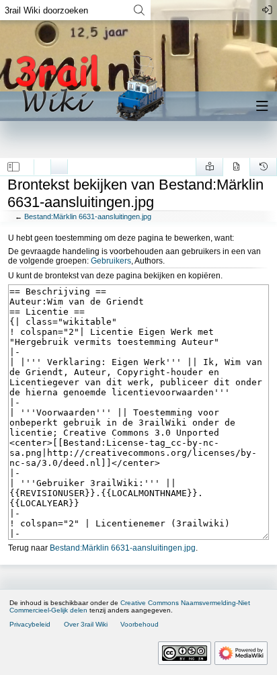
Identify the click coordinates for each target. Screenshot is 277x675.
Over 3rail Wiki (86, 624)
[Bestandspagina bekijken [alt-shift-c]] (42, 163)
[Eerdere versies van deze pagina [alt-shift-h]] (263, 166)
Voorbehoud (139, 624)
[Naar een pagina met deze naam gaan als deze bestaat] (139, 10)
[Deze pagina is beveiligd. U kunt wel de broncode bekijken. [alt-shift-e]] (236, 166)
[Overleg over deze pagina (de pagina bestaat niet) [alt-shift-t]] (59, 163)
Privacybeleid (29, 624)
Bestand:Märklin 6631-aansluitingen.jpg (87, 216)
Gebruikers (111, 261)
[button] (14, 166)
